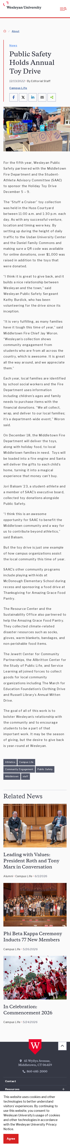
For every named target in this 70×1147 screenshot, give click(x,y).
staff (25, 776)
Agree (11, 1139)
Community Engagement (19, 769)
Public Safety (45, 769)
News (13, 45)
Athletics (10, 762)
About (15, 31)
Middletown (12, 776)
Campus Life (18, 88)
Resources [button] (12, 1089)
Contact (10, 1081)
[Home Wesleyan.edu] (9, 6)
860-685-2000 (37, 1071)
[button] (63, 9)
